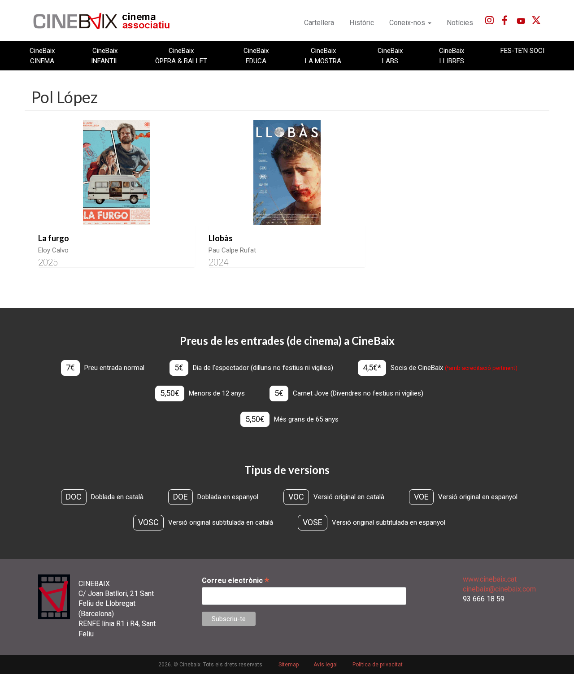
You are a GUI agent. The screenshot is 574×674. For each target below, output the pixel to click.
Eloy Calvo (53, 250)
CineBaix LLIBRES (451, 56)
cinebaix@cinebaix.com (499, 589)
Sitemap (288, 664)
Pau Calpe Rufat (232, 250)
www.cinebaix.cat (490, 579)
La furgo (53, 238)
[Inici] (106, 21)
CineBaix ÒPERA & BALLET (181, 56)
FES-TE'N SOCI (522, 51)
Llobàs (221, 238)
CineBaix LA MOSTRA (323, 56)
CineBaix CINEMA (42, 56)
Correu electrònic (235, 580)
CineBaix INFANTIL (105, 56)
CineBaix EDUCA (256, 56)
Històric (361, 22)
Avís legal (325, 664)
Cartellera (319, 22)
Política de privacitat (377, 664)
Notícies (460, 22)
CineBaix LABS (390, 56)
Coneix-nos (408, 22)
